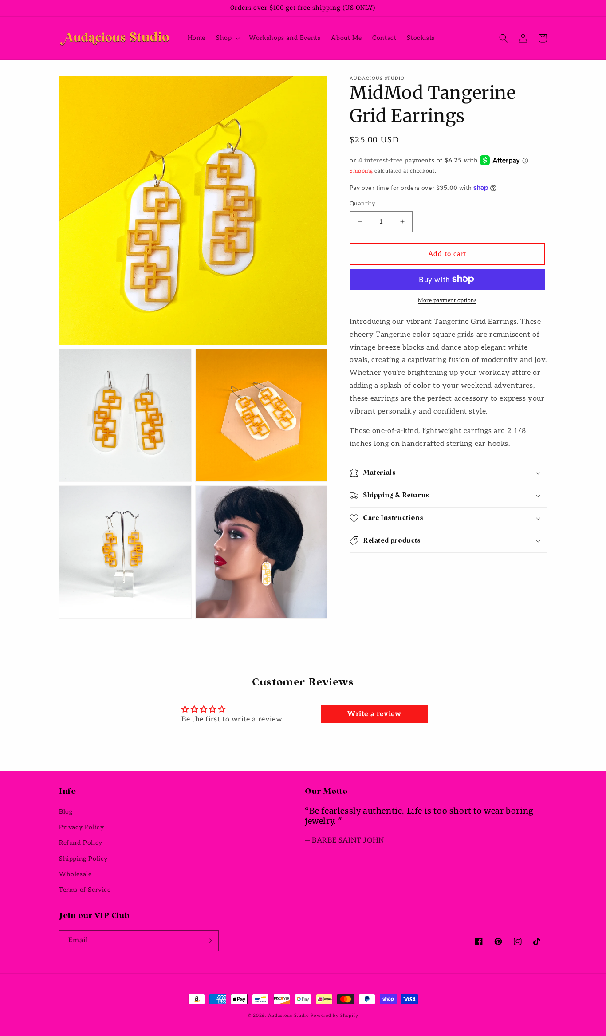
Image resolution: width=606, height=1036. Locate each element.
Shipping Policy (83, 859)
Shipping (361, 170)
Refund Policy (80, 843)
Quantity (362, 203)
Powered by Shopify (334, 1015)
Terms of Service (85, 890)
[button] (227, 38)
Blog (65, 811)
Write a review (374, 714)
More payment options (447, 300)
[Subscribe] (208, 940)
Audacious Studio (288, 1015)
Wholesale (75, 874)
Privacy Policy (81, 827)
